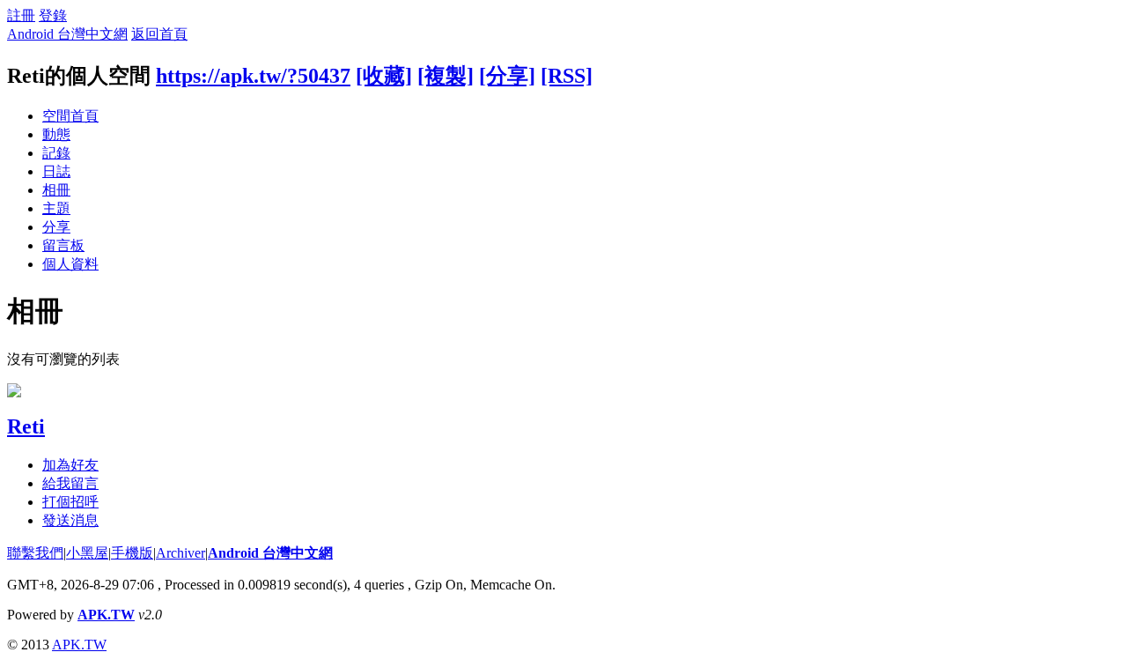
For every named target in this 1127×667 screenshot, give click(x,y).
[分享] (507, 75)
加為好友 (70, 464)
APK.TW (106, 614)
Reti (26, 426)
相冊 (56, 189)
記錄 (56, 152)
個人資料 (70, 263)
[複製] (445, 75)
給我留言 (70, 483)
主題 (56, 208)
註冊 (21, 15)
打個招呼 (70, 501)
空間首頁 (70, 115)
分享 (56, 226)
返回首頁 (159, 33)
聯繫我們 (35, 552)
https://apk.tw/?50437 (253, 75)
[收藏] (384, 75)
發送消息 (70, 520)
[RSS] (567, 75)
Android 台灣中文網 (67, 33)
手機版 (132, 552)
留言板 (63, 245)
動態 (56, 134)
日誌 (56, 171)
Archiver (180, 552)
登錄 (53, 15)
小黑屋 (87, 552)
